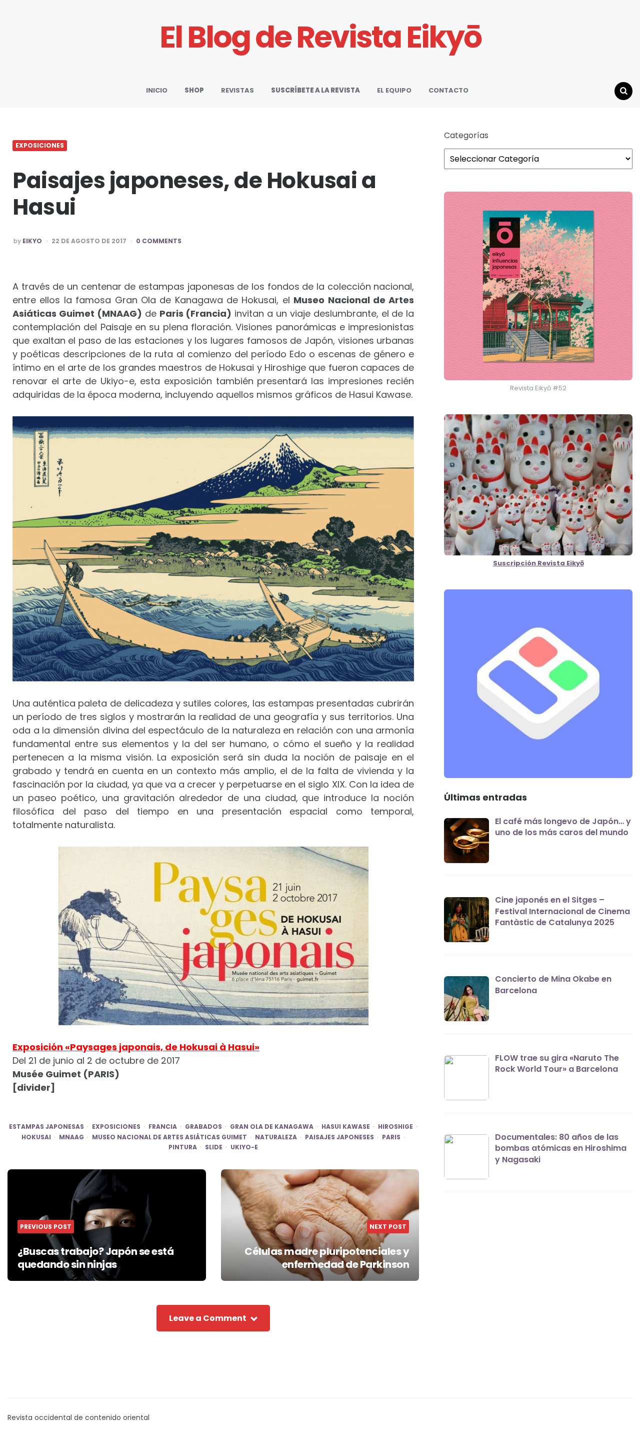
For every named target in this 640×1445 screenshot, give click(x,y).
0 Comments (159, 241)
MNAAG (71, 1137)
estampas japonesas (46, 1126)
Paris (391, 1137)
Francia (162, 1126)
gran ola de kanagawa (272, 1126)
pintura (182, 1147)
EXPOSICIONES (40, 145)
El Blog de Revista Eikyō (320, 37)
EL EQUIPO (394, 90)
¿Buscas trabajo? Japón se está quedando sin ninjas (96, 1257)
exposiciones (116, 1126)
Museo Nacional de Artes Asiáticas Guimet (169, 1137)
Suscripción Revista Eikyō (538, 563)
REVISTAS (237, 90)
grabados (203, 1126)
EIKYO (32, 241)
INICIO (157, 90)
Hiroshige (395, 1126)
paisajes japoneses (339, 1137)
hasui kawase (346, 1126)
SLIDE (213, 1147)
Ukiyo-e (244, 1147)
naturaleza (276, 1137)
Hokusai (36, 1137)
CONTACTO (448, 90)
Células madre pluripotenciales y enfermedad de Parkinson (326, 1257)
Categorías (466, 135)
